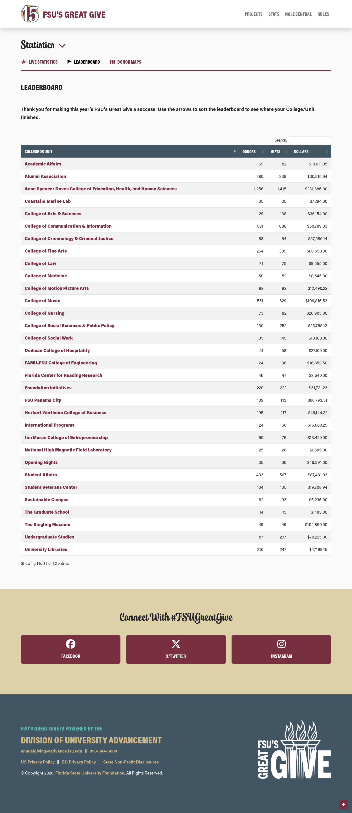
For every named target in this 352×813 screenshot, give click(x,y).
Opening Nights (41, 462)
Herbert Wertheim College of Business (65, 412)
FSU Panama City (43, 400)
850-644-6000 (103, 751)
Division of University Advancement (91, 740)
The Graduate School (47, 512)
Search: (280, 140)
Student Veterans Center (51, 487)
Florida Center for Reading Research (63, 375)
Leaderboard (87, 62)
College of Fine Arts (46, 251)
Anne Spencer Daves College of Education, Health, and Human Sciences (101, 189)
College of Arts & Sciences (53, 213)
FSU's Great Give (73, 14)
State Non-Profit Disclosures (131, 762)
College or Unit (38, 151)
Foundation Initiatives (48, 387)
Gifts (275, 151)
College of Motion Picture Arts (57, 288)
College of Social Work (49, 338)
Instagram (281, 656)
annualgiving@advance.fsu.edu (51, 751)
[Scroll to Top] (343, 804)
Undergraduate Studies (49, 537)
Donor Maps (129, 62)
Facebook (70, 656)
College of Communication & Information (68, 226)
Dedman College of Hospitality (57, 350)
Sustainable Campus (46, 499)
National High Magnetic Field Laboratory (68, 450)
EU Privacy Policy (79, 762)
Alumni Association (45, 176)
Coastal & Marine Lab (48, 201)
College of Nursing (44, 313)
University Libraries (46, 549)
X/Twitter (176, 656)
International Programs (49, 425)
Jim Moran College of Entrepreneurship (66, 437)
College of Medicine (46, 276)
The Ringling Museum (47, 524)
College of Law (40, 263)
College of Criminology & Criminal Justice (69, 238)
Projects (254, 14)
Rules (323, 14)
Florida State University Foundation (89, 773)
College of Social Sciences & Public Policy (69, 325)
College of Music (42, 300)
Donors (249, 151)
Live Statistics (43, 62)
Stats (273, 14)
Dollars (301, 151)
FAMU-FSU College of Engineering (61, 363)
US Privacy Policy (38, 762)
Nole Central (298, 14)
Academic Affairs (43, 164)
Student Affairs (41, 475)
